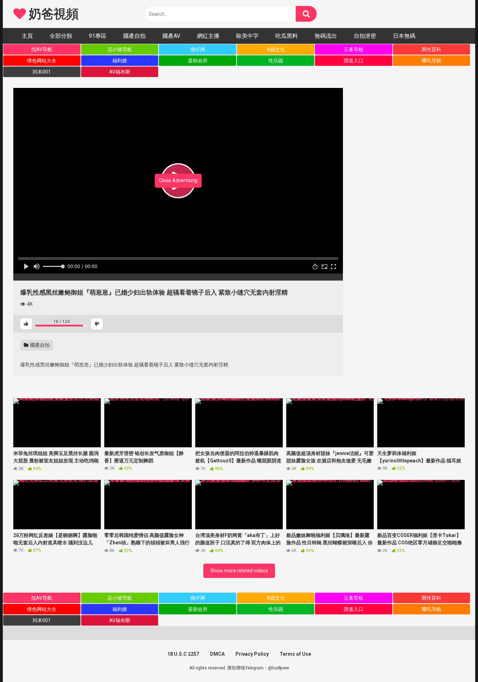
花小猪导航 (119, 49)
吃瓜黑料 (286, 36)
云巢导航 (353, 49)
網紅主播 (208, 36)
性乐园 (275, 60)
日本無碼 (404, 36)
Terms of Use (295, 654)
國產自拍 (134, 36)
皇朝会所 (198, 60)
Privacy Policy (252, 654)
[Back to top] (454, 661)
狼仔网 (197, 49)
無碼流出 (326, 36)
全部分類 (61, 36)
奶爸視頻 (52, 14)
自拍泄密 (365, 36)
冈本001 (42, 72)
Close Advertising (178, 180)
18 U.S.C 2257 (183, 654)
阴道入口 (353, 60)
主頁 (27, 36)
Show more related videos (239, 570)
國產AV (171, 36)
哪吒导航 (431, 60)
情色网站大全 (41, 60)
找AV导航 (41, 49)
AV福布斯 (119, 72)
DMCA (217, 654)
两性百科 (431, 49)
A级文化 (276, 49)
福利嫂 (119, 60)
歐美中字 (247, 36)
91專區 (97, 36)
